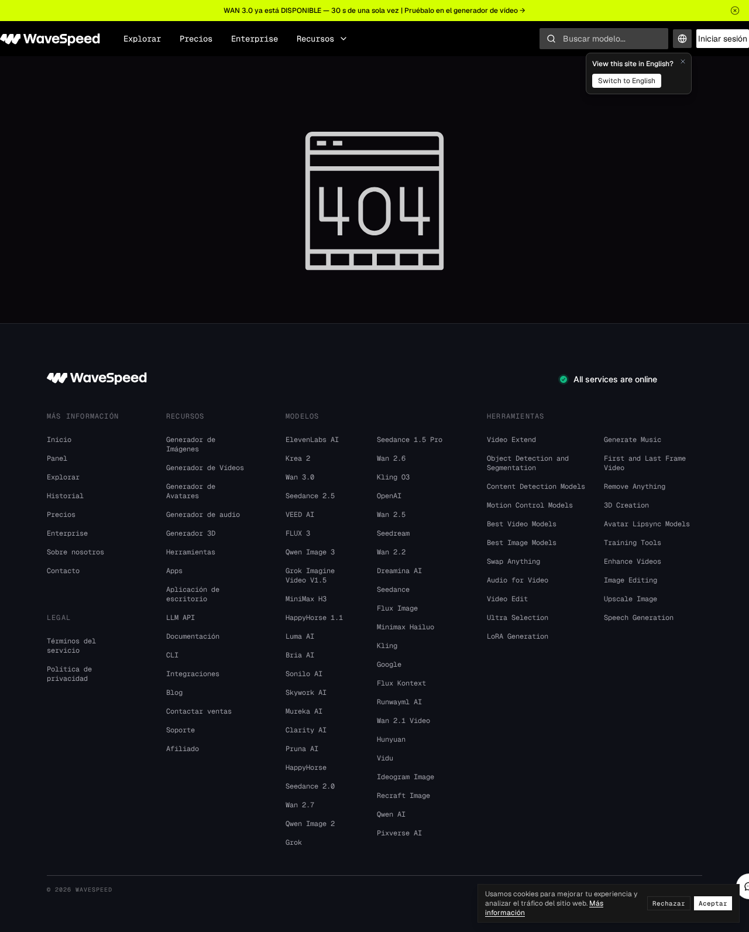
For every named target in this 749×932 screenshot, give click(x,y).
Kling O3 (393, 477)
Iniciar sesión (722, 38)
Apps (174, 570)
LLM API (180, 617)
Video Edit (507, 599)
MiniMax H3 (306, 599)
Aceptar (713, 903)
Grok (294, 842)
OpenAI (389, 496)
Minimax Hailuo (405, 627)
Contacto (63, 570)
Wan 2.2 (391, 552)
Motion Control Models (530, 505)
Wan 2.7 (300, 805)
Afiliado (182, 748)
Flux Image (397, 608)
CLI (172, 655)
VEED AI (300, 514)
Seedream (393, 533)
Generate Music (632, 439)
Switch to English (626, 80)
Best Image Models (521, 542)
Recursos (315, 38)
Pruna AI (302, 748)
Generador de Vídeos (205, 467)
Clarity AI (306, 730)
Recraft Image (403, 795)
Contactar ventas (199, 711)
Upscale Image (630, 599)
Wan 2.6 (391, 458)
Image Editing (630, 580)
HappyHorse (306, 767)
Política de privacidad (69, 673)
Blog (174, 692)
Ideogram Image (405, 777)
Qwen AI (391, 814)
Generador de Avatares (190, 491)
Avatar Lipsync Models (647, 524)
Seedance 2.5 (310, 496)
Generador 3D (190, 533)
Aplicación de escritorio (192, 594)
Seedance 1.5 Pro (409, 439)
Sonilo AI (304, 674)
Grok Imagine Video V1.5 (310, 575)
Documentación (192, 636)
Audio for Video (517, 580)
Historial (65, 496)
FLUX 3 (298, 533)
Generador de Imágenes (190, 444)
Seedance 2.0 (310, 786)
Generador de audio (203, 514)
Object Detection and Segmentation (528, 463)
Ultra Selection (517, 617)
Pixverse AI (399, 833)
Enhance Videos (632, 561)
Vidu (385, 758)
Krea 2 (298, 458)
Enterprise (254, 38)
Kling (387, 645)
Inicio (59, 439)
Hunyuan (391, 739)
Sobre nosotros (75, 552)
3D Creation (626, 505)
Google (389, 664)
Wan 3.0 (300, 477)
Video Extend (511, 439)
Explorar (142, 38)
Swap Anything (513, 561)
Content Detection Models (536, 486)
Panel (57, 458)
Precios (196, 38)
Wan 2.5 (391, 514)
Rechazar (668, 903)
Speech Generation (639, 617)
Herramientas (190, 552)
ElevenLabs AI (312, 439)
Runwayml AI (399, 702)
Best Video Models (521, 524)
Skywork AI (306, 692)
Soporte (180, 730)
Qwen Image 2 (310, 823)
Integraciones (192, 674)
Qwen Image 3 (310, 552)
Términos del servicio (71, 645)
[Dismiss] (683, 61)
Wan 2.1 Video (403, 720)
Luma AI (300, 636)
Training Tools (632, 542)
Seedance (393, 589)
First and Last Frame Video (645, 463)
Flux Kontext (401, 683)
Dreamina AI (399, 570)
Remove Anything (634, 486)
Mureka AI (304, 711)
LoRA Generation (517, 636)
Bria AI (300, 655)
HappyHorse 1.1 (314, 617)
